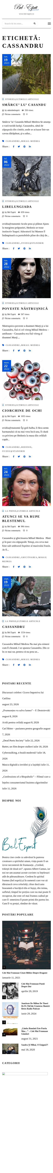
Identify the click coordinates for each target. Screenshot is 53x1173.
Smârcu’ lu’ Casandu (24, 105)
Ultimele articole (27, 99)
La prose (10, 511)
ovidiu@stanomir (32, 243)
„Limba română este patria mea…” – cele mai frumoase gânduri (34, 1031)
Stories (10, 99)
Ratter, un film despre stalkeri (17, 746)
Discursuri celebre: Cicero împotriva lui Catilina (23, 695)
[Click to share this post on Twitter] (19, 147)
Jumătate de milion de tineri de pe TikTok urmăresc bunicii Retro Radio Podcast (35, 1006)
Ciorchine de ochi (22, 410)
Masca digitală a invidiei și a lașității (21, 764)
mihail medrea (30, 141)
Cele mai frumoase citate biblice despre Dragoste (24, 973)
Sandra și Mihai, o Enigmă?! (34, 1045)
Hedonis (26, 447)
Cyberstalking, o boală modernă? (19, 752)
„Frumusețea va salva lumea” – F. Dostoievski (26, 710)
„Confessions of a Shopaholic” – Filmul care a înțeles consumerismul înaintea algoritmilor (26, 779)
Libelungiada (17, 206)
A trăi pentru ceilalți (12, 722)
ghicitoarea (29, 557)
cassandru (13, 141)
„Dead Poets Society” (13, 740)
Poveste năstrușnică (25, 308)
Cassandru (13, 627)
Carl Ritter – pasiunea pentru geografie (22, 728)
